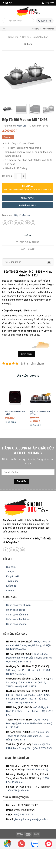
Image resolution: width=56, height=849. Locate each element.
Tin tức (10, 571)
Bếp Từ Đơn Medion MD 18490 (15, 413)
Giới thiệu (11, 567)
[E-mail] (7, 2)
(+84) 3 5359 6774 (26, 702)
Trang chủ (13, 37)
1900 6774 (19, 739)
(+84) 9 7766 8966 (42, 748)
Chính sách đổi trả (15, 609)
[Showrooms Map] (7, 843)
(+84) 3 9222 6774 (26, 686)
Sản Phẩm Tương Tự (28, 375)
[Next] (49, 76)
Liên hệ (10, 590)
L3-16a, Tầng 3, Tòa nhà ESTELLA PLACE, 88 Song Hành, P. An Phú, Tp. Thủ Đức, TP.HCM (28, 698)
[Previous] (7, 76)
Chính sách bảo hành (17, 614)
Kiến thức (36, 29)
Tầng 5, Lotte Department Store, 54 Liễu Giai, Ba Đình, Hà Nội (29, 658)
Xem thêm (27, 354)
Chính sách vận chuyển (18, 605)
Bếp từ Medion (40, 37)
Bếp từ (25, 37)
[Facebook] (3, 2)
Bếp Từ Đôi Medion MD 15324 (40, 413)
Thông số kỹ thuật (27, 242)
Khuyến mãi (48, 29)
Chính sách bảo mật (16, 624)
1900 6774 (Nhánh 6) (37, 769)
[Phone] (21, 844)
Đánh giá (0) (28, 249)
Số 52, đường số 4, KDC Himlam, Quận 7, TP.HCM (29, 682)
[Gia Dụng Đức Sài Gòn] (28, 11)
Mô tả (28, 235)
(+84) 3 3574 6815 (21, 661)
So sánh (8, 137)
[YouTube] (10, 2)
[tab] (28, 235)
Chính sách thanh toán (18, 619)
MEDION (21, 125)
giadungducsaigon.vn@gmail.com (32, 819)
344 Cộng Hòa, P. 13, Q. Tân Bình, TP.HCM (28, 670)
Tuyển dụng (12, 581)
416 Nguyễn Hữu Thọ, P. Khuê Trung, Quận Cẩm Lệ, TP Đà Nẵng (27, 736)
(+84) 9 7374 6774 (16, 674)
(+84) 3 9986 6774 (16, 649)
